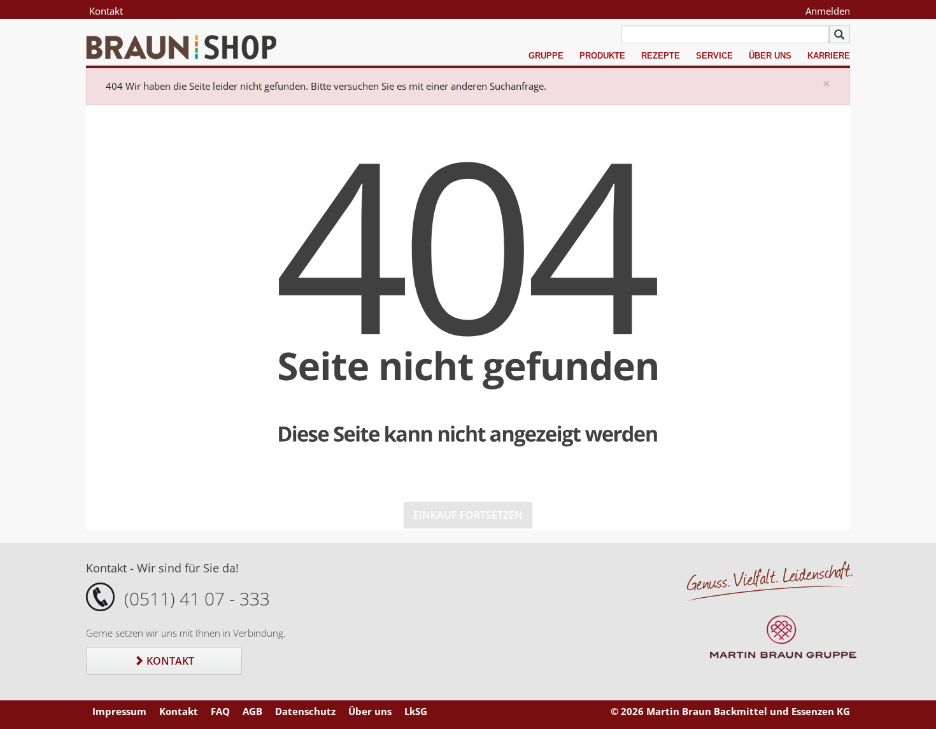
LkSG (415, 711)
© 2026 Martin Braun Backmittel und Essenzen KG (730, 711)
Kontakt (106, 10)
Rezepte (660, 55)
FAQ (220, 711)
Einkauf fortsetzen (468, 515)
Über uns (770, 55)
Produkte (602, 55)
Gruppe (546, 55)
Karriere (828, 55)
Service (714, 55)
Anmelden (827, 10)
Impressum (119, 711)
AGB (252, 711)
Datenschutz (305, 711)
